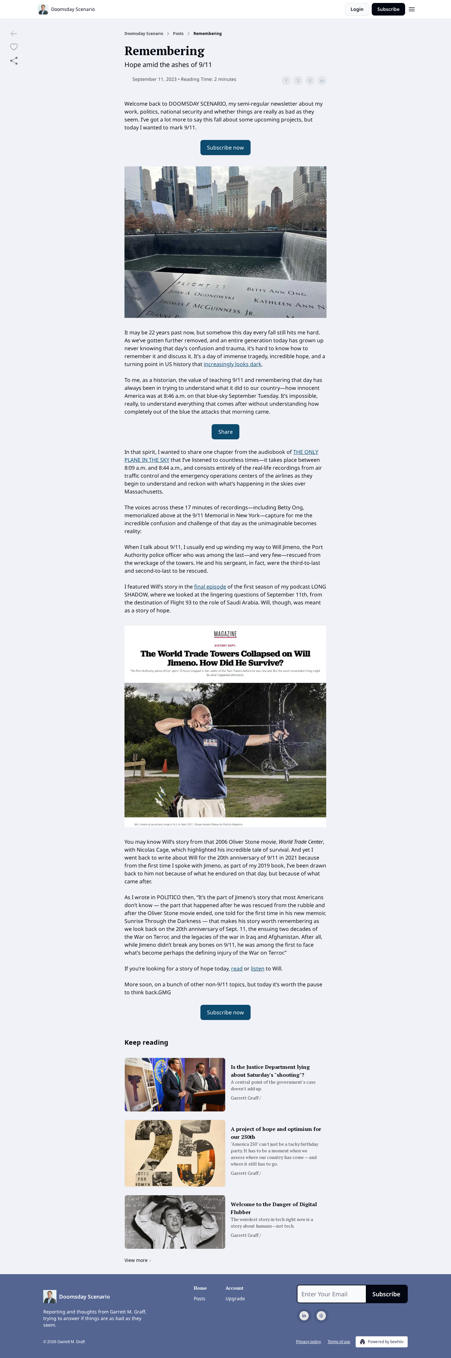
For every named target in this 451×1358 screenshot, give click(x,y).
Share (225, 431)
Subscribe (388, 9)
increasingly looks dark (232, 364)
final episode (210, 586)
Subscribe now (225, 147)
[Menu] (412, 8)
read (237, 968)
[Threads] (321, 1315)
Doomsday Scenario (143, 33)
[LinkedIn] (304, 1315)
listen (257, 968)
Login (357, 9)
